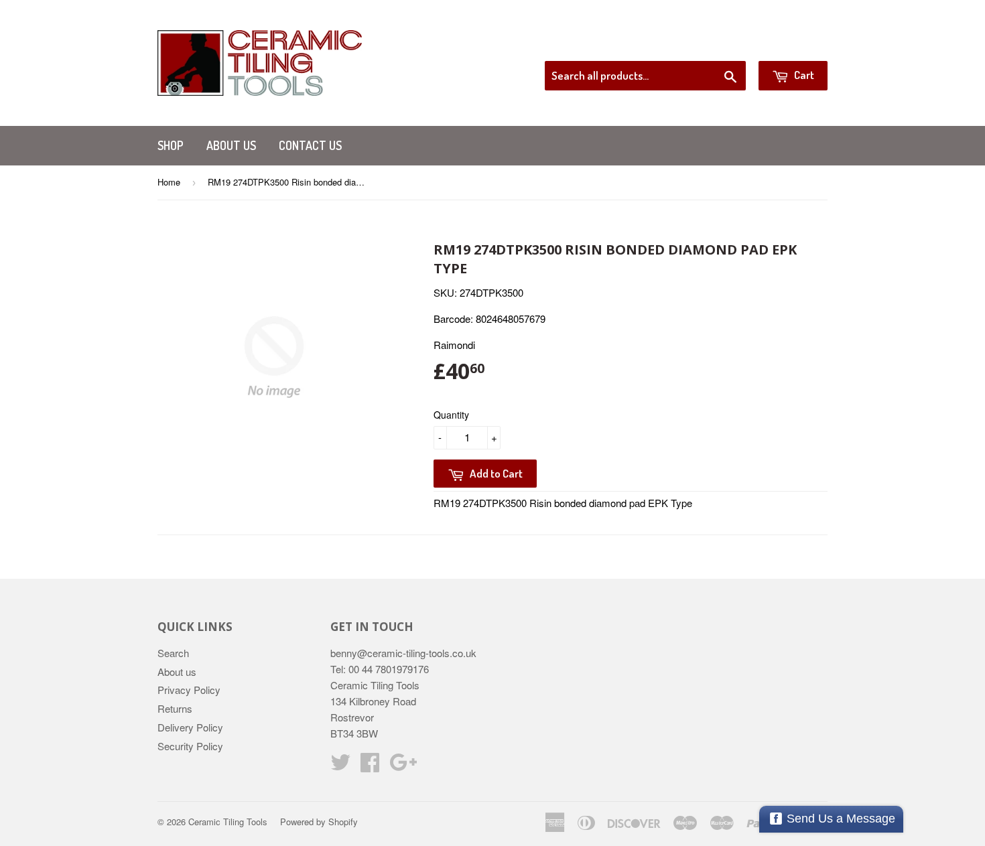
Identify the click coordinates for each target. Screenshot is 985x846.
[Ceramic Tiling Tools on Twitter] (340, 766)
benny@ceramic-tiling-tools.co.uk (403, 653)
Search (173, 653)
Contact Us (310, 145)
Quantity (451, 414)
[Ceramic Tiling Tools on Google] (403, 766)
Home (168, 181)
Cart (803, 75)
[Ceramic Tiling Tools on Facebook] (370, 766)
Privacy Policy (188, 690)
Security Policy (190, 746)
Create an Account (790, 44)
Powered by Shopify (319, 821)
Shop (170, 145)
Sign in (717, 44)
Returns (174, 708)
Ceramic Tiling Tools (227, 821)
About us (231, 145)
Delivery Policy (190, 727)
